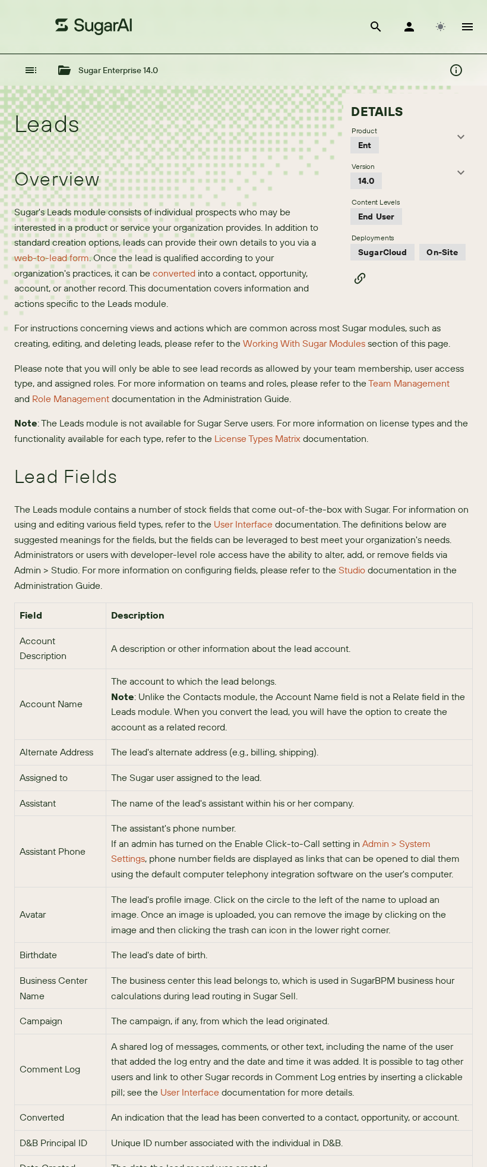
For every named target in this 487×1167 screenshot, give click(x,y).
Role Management (70, 398)
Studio (352, 570)
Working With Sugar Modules (304, 343)
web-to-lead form (51, 257)
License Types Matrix (257, 438)
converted (174, 273)
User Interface (243, 524)
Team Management (409, 383)
